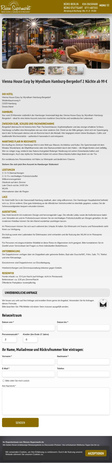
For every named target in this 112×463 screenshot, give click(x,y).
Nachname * (63, 356)
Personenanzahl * (10, 334)
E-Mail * (5, 368)
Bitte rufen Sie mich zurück (17, 381)
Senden (20, 422)
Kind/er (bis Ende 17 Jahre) (36, 334)
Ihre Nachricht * (9, 386)
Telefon (60, 368)
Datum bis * (62, 322)
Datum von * (8, 322)
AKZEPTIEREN (96, 453)
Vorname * (7, 356)
